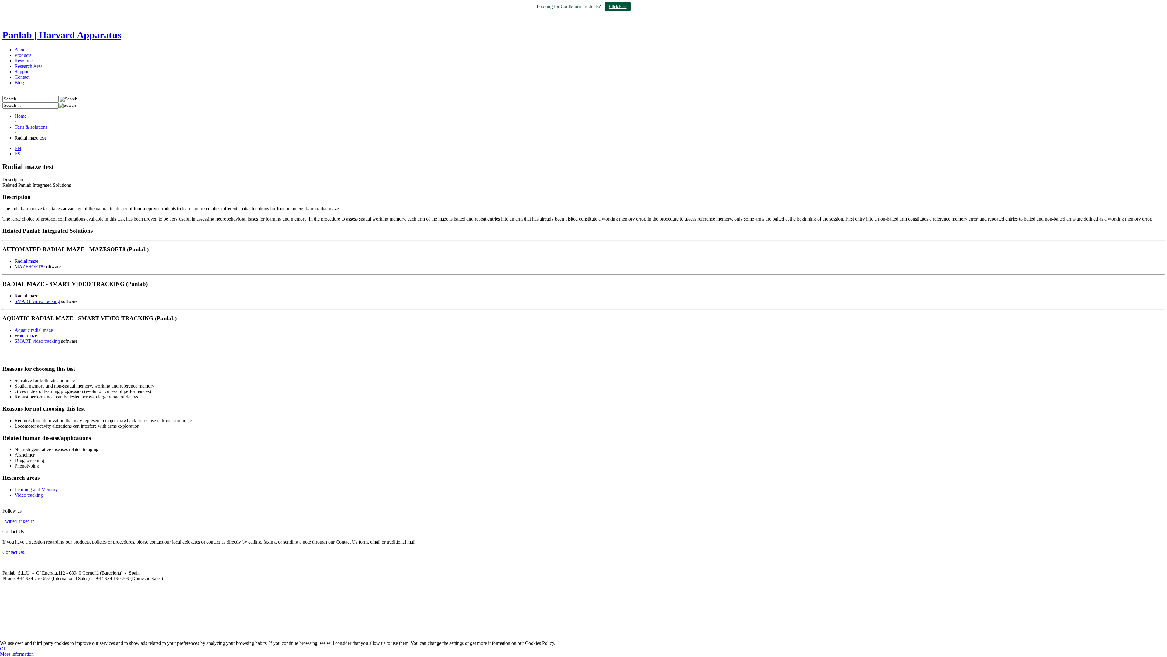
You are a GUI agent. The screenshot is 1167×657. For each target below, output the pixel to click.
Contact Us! (14, 552)
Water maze (26, 335)
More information (17, 654)
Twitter (9, 521)
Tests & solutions (31, 127)
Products (23, 55)
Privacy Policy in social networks (34, 609)
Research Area (29, 66)
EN (18, 148)
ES (17, 153)
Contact (22, 77)
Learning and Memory (36, 489)
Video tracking (29, 495)
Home (20, 116)
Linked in (25, 521)
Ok (3, 648)
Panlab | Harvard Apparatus (61, 35)
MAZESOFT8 (29, 266)
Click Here (618, 6)
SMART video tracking (37, 301)
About (21, 49)
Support (22, 71)
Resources (24, 60)
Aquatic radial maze (34, 330)
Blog (19, 82)
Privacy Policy (84, 609)
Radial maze (26, 261)
